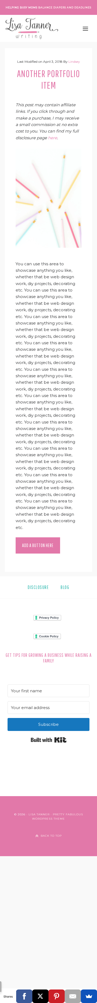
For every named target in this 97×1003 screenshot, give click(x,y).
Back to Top (51, 836)
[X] (40, 996)
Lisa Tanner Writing (32, 28)
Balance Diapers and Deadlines (64, 7)
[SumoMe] (89, 996)
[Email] (73, 996)
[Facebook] (24, 996)
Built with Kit (49, 740)
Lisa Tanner (39, 814)
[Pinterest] (56, 996)
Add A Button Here (38, 545)
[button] (85, 28)
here (52, 137)
